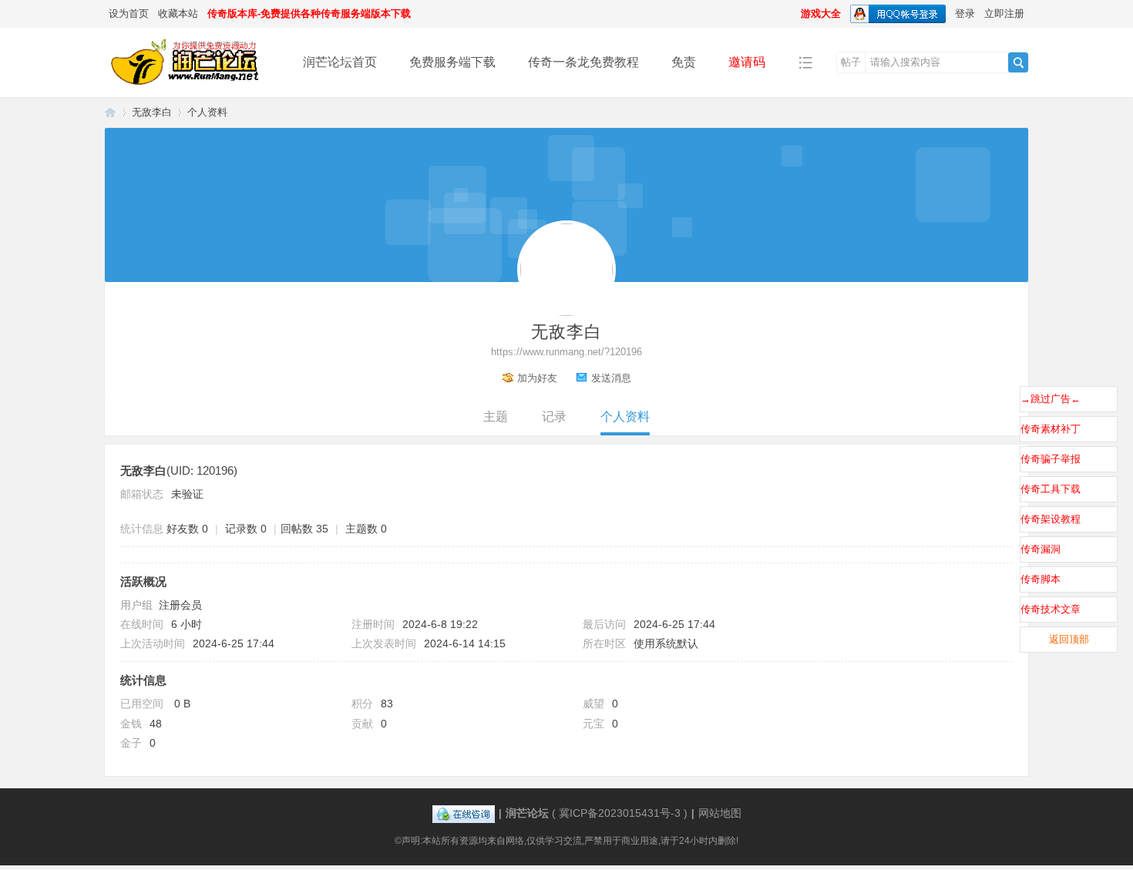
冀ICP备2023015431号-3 (620, 813)
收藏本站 (178, 13)
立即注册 (1004, 13)
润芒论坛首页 (340, 62)
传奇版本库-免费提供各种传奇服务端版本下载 (309, 13)
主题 (495, 416)
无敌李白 (152, 112)
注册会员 (180, 605)
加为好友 (537, 378)
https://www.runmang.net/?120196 (566, 352)
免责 (683, 62)
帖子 (851, 62)
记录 (554, 416)
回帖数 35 (304, 528)
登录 (965, 13)
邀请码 (746, 62)
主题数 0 (366, 528)
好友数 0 (187, 528)
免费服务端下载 (452, 62)
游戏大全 (821, 13)
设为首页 (129, 13)
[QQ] (463, 813)
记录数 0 (246, 528)
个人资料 (625, 416)
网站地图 (719, 813)
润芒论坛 (110, 112)
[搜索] (1018, 62)
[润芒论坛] (191, 86)
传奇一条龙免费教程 (583, 62)
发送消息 (611, 378)
